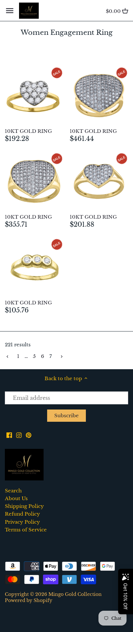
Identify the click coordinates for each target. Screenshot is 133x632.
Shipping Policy (24, 506)
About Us (16, 498)
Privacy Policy (22, 522)
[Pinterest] (28, 434)
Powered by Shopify (28, 600)
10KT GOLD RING (28, 131)
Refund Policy (22, 514)
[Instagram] (19, 434)
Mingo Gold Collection (75, 594)
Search (13, 491)
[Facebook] (9, 434)
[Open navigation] (10, 10)
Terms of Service (26, 530)
